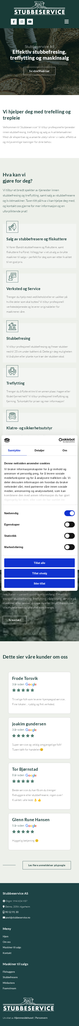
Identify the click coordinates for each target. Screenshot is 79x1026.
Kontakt (7, 953)
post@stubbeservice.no (16, 917)
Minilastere (9, 982)
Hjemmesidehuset (23, 1017)
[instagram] (22, 21)
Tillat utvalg (39, 573)
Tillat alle (39, 562)
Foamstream (9, 988)
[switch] (69, 524)
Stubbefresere (10, 977)
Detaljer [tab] (40, 450)
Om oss (7, 941)
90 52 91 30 (11, 912)
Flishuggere (9, 971)
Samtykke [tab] (14, 450)
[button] (60, 21)
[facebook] (14, 21)
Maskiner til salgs (12, 947)
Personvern (41, 1017)
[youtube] (30, 21)
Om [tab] (64, 450)
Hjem (5, 936)
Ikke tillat (39, 583)
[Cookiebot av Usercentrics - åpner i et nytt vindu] (59, 440)
